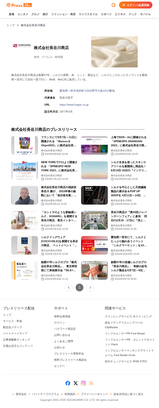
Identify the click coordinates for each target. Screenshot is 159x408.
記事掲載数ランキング (16, 339)
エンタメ (22, 14)
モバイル (145, 14)
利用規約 (70, 394)
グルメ (35, 14)
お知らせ (59, 347)
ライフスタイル (88, 14)
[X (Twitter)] (75, 383)
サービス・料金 (12, 321)
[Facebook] (68, 383)
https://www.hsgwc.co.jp (74, 104)
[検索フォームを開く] (113, 5)
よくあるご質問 (63, 341)
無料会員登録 (62, 316)
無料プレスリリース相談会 (70, 359)
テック (133, 14)
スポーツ (106, 14)
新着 (11, 14)
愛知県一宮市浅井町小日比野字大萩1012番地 (87, 90)
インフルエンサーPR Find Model (125, 333)
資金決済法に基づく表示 (128, 394)
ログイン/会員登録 (138, 5)
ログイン (59, 322)
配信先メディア (12, 327)
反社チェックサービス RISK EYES (126, 361)
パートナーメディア (15, 333)
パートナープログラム (45, 394)
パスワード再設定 (65, 328)
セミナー (59, 366)
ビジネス (120, 14)
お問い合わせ (62, 335)
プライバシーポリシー (94, 394)
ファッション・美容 (63, 14)
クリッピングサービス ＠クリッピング (128, 316)
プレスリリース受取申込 (69, 353)
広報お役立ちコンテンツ (18, 345)
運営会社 (21, 394)
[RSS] (91, 383)
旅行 (45, 14)
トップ (11, 25)
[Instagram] (83, 383)
